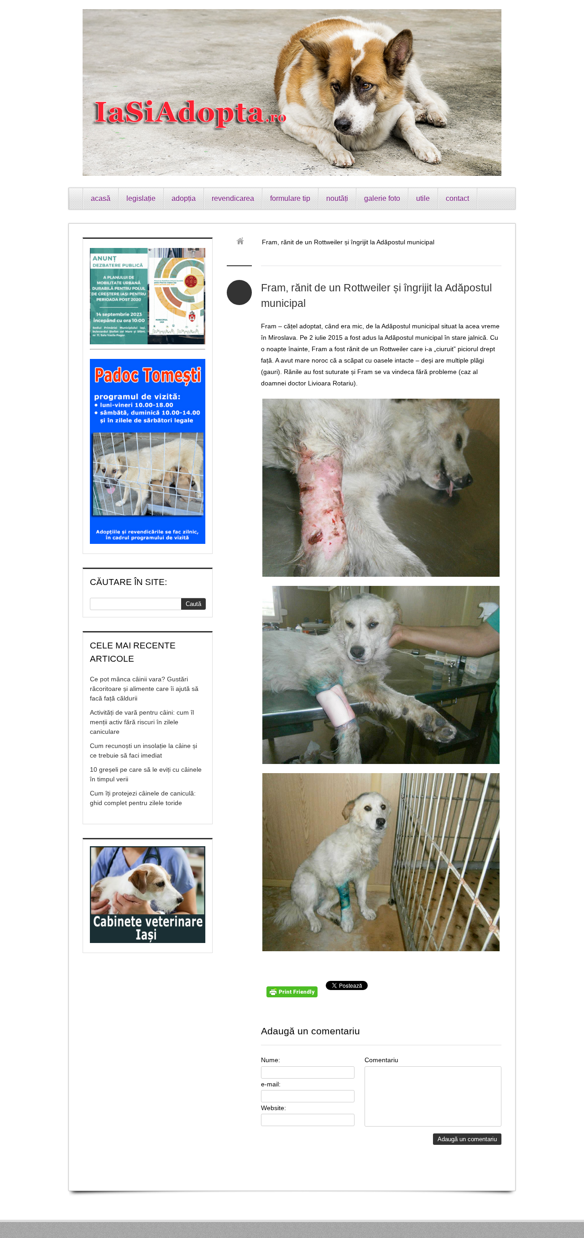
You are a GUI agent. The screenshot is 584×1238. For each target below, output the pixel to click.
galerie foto (382, 198)
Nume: (270, 1060)
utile (423, 198)
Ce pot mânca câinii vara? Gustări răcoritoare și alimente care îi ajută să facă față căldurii (144, 688)
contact (457, 198)
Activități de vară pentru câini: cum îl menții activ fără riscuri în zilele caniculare (142, 722)
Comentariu (381, 1060)
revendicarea (233, 198)
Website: (273, 1108)
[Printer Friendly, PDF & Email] (293, 995)
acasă (100, 198)
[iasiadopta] (243, 242)
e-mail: (271, 1084)
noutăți (337, 198)
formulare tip (290, 198)
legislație (141, 198)
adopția (184, 198)
